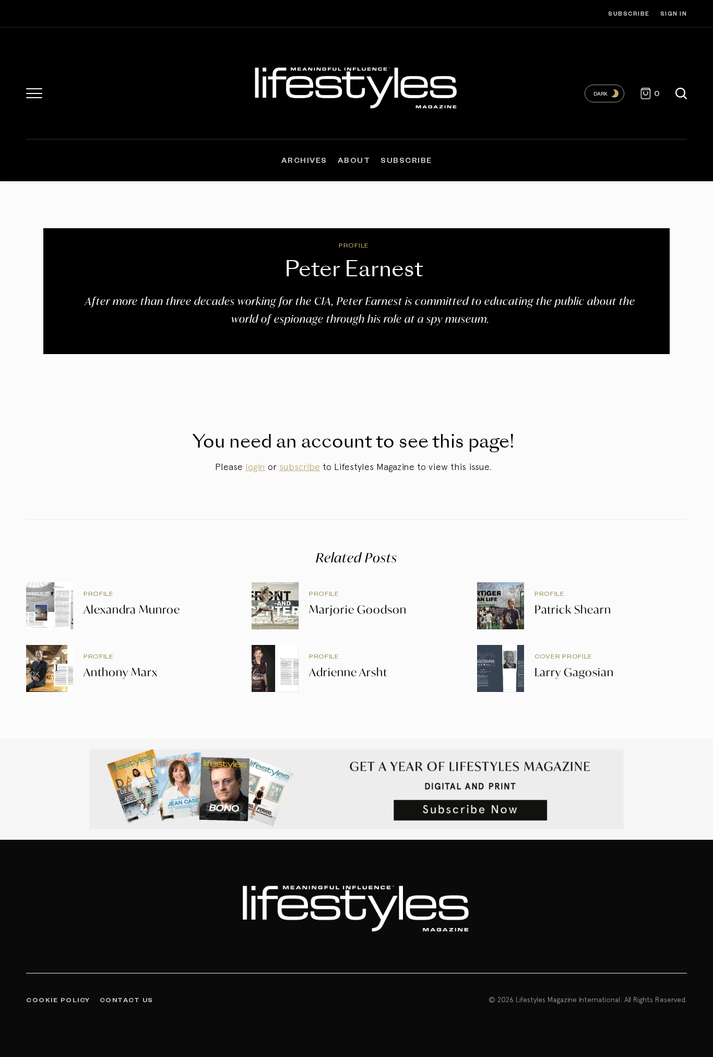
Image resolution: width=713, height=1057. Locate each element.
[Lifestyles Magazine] (356, 86)
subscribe (299, 466)
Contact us (126, 999)
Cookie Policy (58, 999)
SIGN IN (673, 13)
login (255, 466)
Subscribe (629, 13)
